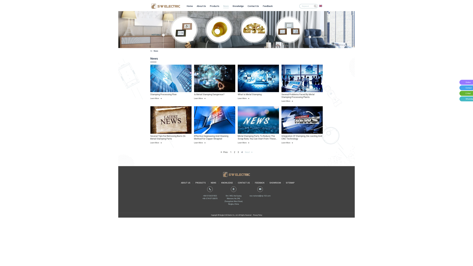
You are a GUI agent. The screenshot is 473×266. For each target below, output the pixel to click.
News (226, 6)
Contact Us (253, 6)
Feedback (268, 6)
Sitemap (290, 183)
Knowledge (238, 6)
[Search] (315, 6)
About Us (201, 6)
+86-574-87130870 (210, 199)
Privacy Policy (257, 215)
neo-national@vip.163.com (260, 196)
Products (214, 6)
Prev (225, 152)
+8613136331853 (210, 196)
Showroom (275, 183)
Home (190, 6)
